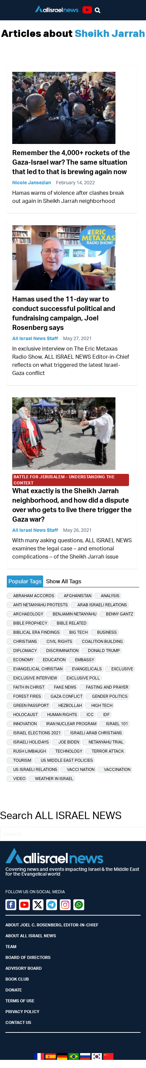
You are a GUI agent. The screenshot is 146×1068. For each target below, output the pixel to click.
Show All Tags (63, 581)
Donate (13, 989)
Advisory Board (23, 968)
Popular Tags (24, 581)
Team (10, 946)
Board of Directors (28, 957)
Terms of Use (19, 1000)
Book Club (17, 979)
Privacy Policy (22, 1011)
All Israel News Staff (35, 338)
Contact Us (18, 1022)
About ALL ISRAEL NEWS (30, 935)
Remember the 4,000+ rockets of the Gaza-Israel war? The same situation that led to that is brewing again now (71, 162)
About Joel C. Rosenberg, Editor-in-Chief (51, 924)
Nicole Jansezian (31, 182)
